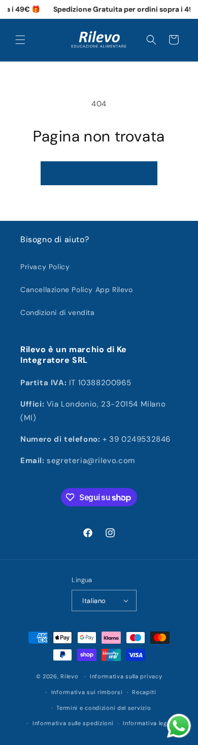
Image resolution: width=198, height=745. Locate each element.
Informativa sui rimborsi (87, 692)
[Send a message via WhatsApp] (179, 726)
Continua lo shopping (99, 173)
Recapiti (144, 692)
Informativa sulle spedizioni (73, 723)
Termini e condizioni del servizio (103, 707)
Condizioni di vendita (57, 312)
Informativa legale (149, 723)
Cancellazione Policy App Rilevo (76, 289)
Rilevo (69, 676)
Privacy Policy (45, 266)
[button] (20, 39)
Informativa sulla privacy (126, 676)
